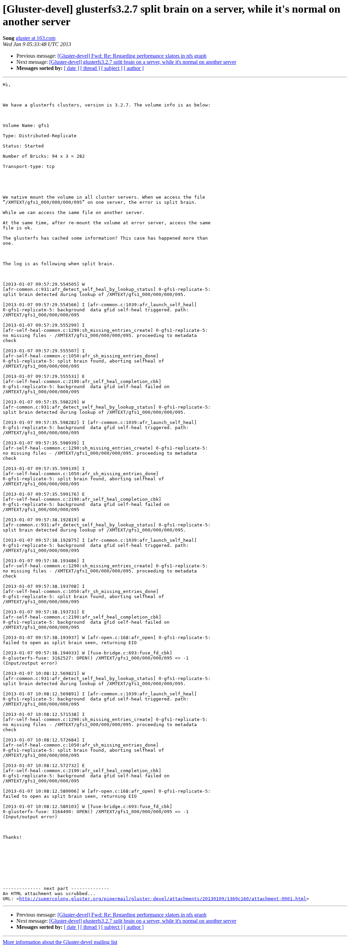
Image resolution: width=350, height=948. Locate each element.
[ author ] (134, 68)
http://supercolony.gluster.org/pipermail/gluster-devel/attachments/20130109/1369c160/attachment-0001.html (162, 898)
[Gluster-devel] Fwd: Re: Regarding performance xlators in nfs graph (131, 56)
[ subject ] (111, 68)
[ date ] (71, 68)
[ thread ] (90, 68)
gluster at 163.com (35, 38)
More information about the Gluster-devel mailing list (60, 942)
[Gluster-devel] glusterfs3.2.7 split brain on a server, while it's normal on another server (142, 62)
